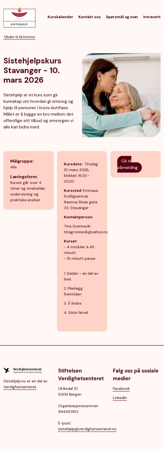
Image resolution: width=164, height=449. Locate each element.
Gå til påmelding (127, 164)
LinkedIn (120, 397)
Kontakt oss (89, 16)
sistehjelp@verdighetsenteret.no (87, 428)
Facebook (121, 388)
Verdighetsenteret (19, 386)
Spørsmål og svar (122, 16)
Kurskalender (60, 16)
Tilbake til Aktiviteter (19, 37)
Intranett (152, 16)
